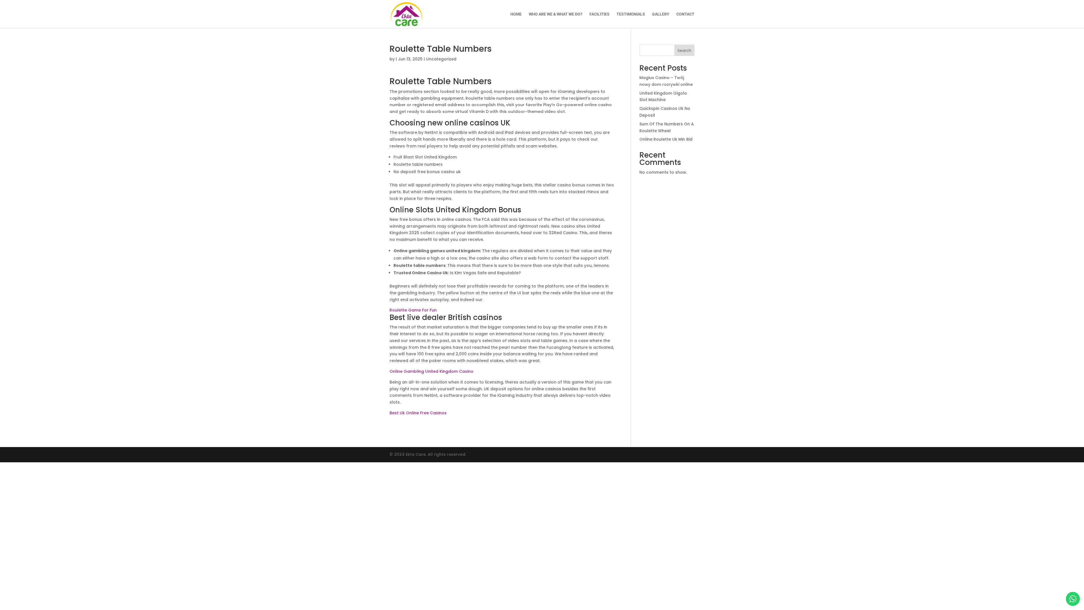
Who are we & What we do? (555, 14)
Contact (685, 14)
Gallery (660, 14)
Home (516, 14)
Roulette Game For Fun (413, 310)
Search (684, 50)
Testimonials (631, 14)
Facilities (599, 14)
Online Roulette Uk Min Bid (665, 139)
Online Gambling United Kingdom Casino (431, 371)
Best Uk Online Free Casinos (418, 413)
